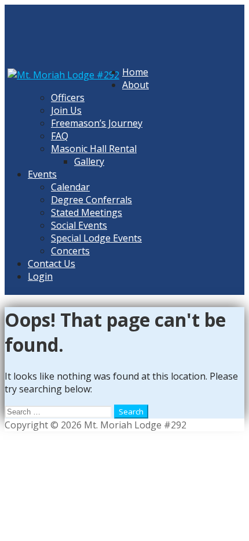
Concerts (70, 250)
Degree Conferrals (91, 199)
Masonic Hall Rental (94, 148)
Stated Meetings (86, 212)
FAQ (59, 135)
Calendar (70, 187)
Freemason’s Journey (96, 123)
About (135, 84)
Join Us (66, 110)
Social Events (79, 225)
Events (42, 174)
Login (40, 276)
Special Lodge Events (96, 238)
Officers (68, 97)
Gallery (89, 161)
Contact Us (51, 263)
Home (135, 72)
